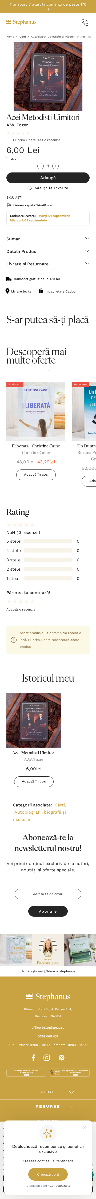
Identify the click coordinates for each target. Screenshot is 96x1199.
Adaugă (48, 177)
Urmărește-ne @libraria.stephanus (48, 971)
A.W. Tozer (17, 124)
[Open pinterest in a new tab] (61, 1057)
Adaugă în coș (36, 474)
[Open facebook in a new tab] (32, 1057)
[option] (36, 433)
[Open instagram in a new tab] (46, 1057)
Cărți (60, 804)
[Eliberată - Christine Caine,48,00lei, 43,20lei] (35, 411)
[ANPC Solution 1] (26, 1072)
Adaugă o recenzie (20, 609)
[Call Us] (85, 22)
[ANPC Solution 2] (70, 1072)
